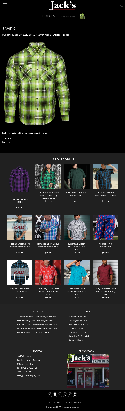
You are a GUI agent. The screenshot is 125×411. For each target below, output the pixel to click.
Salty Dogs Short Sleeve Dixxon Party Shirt (76, 292)
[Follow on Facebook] (42, 16)
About (69, 402)
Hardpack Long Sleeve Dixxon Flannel (20, 290)
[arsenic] (37, 83)
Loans (77, 402)
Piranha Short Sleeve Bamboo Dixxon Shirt (19, 245)
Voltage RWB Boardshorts (105, 245)
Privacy (48, 402)
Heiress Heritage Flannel (20, 200)
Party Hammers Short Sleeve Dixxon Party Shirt (105, 292)
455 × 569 (36, 34)
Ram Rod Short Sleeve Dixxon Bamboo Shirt (48, 245)
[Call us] (54, 16)
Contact (59, 402)
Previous (8, 138)
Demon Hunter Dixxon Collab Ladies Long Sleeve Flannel (48, 195)
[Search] (121, 6)
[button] (5, 5)
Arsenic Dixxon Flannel (57, 34)
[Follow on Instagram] (46, 16)
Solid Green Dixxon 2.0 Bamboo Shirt (77, 194)
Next (6, 142)
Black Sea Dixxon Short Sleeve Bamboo (105, 194)
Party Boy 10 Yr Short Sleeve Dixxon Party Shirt (48, 292)
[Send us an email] (50, 16)
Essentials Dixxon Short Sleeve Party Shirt (77, 247)
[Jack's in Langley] (62, 6)
